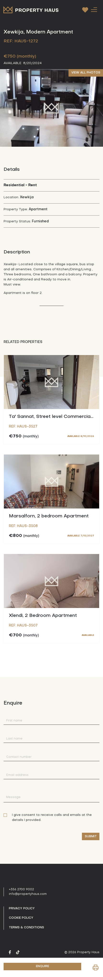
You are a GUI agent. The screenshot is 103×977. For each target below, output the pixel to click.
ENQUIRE (42, 966)
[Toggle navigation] (94, 9)
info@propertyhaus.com (28, 894)
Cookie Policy (21, 918)
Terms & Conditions (26, 927)
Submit (91, 836)
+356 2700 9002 (21, 889)
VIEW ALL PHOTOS (85, 72)
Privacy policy (22, 908)
